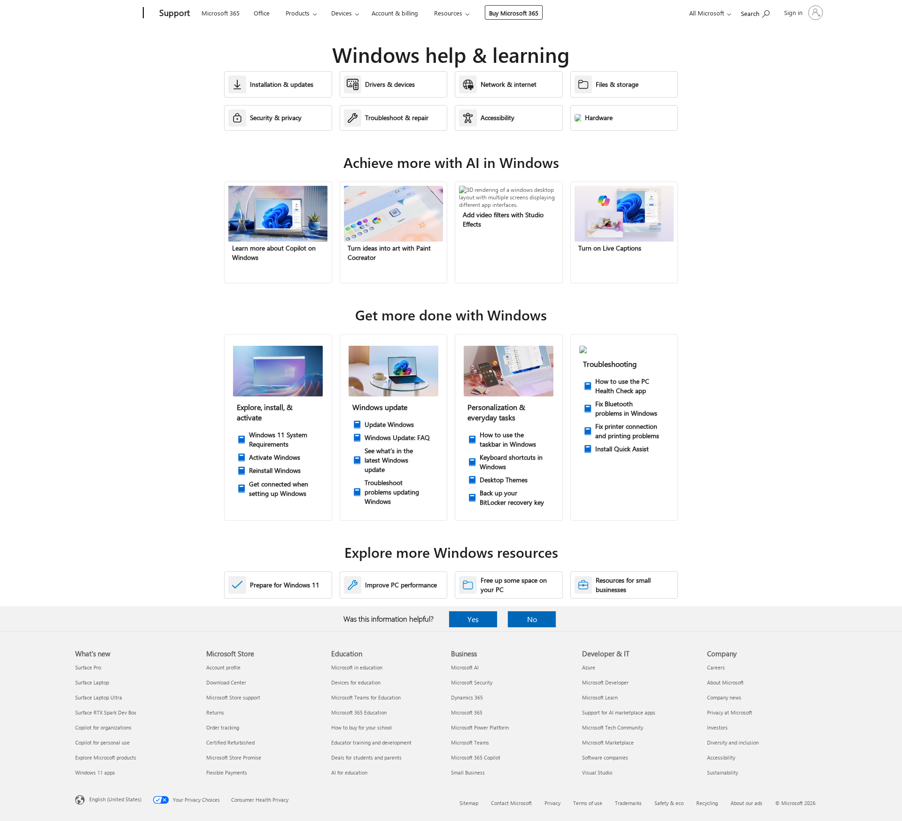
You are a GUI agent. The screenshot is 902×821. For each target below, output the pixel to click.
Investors (717, 727)
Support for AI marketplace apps (618, 712)
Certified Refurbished (230, 742)
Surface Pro (88, 667)
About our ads (746, 802)
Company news (724, 697)
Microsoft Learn (600, 697)
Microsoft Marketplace (608, 742)
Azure (588, 667)
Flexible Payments (226, 772)
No (532, 619)
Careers (716, 667)
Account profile (223, 667)
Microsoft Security (471, 682)
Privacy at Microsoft (729, 712)
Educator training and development (371, 742)
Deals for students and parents (366, 757)
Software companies (605, 757)
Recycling (707, 802)
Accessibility (721, 757)
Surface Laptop (92, 682)
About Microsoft (725, 682)
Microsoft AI (465, 667)
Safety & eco (669, 802)
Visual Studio (597, 772)
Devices (341, 13)
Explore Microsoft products (105, 757)
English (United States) (115, 799)
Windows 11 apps (95, 772)
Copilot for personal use (102, 742)
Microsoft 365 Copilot (475, 757)
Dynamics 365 (467, 697)
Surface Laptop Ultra (98, 697)
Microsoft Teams (470, 742)
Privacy (552, 802)
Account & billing (395, 13)
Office (262, 13)
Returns (215, 712)
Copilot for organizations (103, 727)
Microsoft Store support (233, 697)
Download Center (226, 682)
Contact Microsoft (511, 802)
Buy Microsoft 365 (513, 13)
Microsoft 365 (221, 13)
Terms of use (587, 802)
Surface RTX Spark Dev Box (105, 712)
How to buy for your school (361, 727)
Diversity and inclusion (733, 742)
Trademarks (628, 802)
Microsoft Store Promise (233, 757)
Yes (473, 619)
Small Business (468, 772)
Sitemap (468, 802)
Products (298, 13)
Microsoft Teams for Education (366, 697)
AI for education (349, 772)
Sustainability (722, 772)
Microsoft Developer (605, 682)
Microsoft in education (356, 667)
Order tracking (222, 727)
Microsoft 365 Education (359, 712)
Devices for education (356, 682)
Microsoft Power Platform (480, 727)
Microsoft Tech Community (612, 727)
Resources (448, 13)
